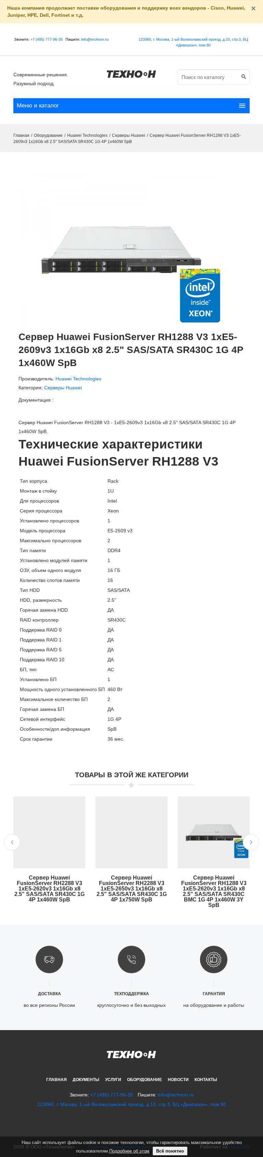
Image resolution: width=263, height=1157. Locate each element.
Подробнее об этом (129, 1151)
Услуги (113, 1079)
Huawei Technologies (87, 135)
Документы (86, 1079)
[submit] (243, 77)
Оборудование (48, 135)
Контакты (206, 1079)
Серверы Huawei (128, 135)
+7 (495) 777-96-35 (46, 39)
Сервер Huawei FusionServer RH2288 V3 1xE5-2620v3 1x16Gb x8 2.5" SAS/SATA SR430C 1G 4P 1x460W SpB (49, 888)
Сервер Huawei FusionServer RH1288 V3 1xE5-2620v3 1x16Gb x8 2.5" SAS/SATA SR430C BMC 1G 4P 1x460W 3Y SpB (214, 891)
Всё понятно (170, 1151)
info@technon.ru (95, 39)
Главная (21, 135)
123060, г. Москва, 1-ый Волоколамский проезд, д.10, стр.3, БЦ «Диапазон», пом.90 (131, 1104)
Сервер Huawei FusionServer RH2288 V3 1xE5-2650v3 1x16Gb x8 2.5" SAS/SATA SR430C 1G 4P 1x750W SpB (132, 888)
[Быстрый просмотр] (49, 836)
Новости (178, 1079)
